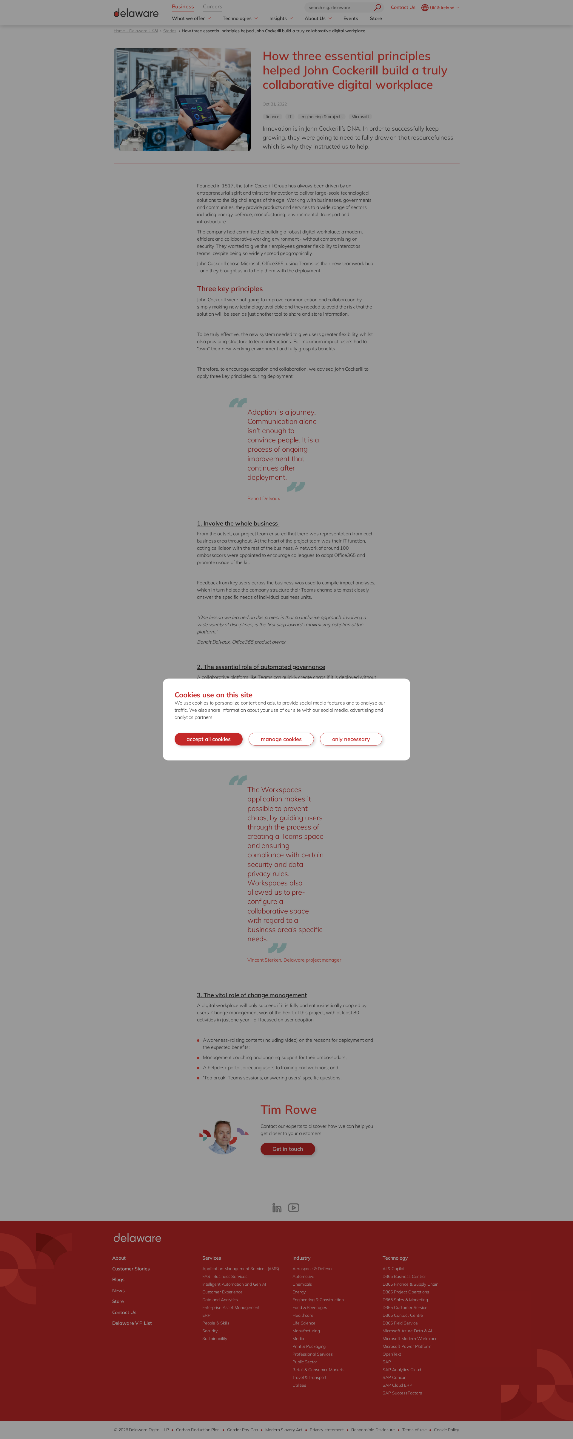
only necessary (351, 739)
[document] (286, 720)
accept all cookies (209, 739)
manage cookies (281, 739)
